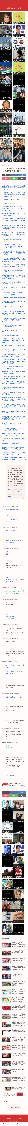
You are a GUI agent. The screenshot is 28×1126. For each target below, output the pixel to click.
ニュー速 (5, 783)
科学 (23, 785)
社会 (19, 785)
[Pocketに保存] (6, 178)
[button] (22, 178)
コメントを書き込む (14, 1107)
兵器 (10, 785)
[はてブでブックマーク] (22, 175)
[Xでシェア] (6, 175)
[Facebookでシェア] (14, 175)
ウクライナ (12, 783)
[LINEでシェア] (14, 178)
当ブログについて (14, 1121)
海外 (14, 785)
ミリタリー (19, 783)
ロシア (5, 785)
